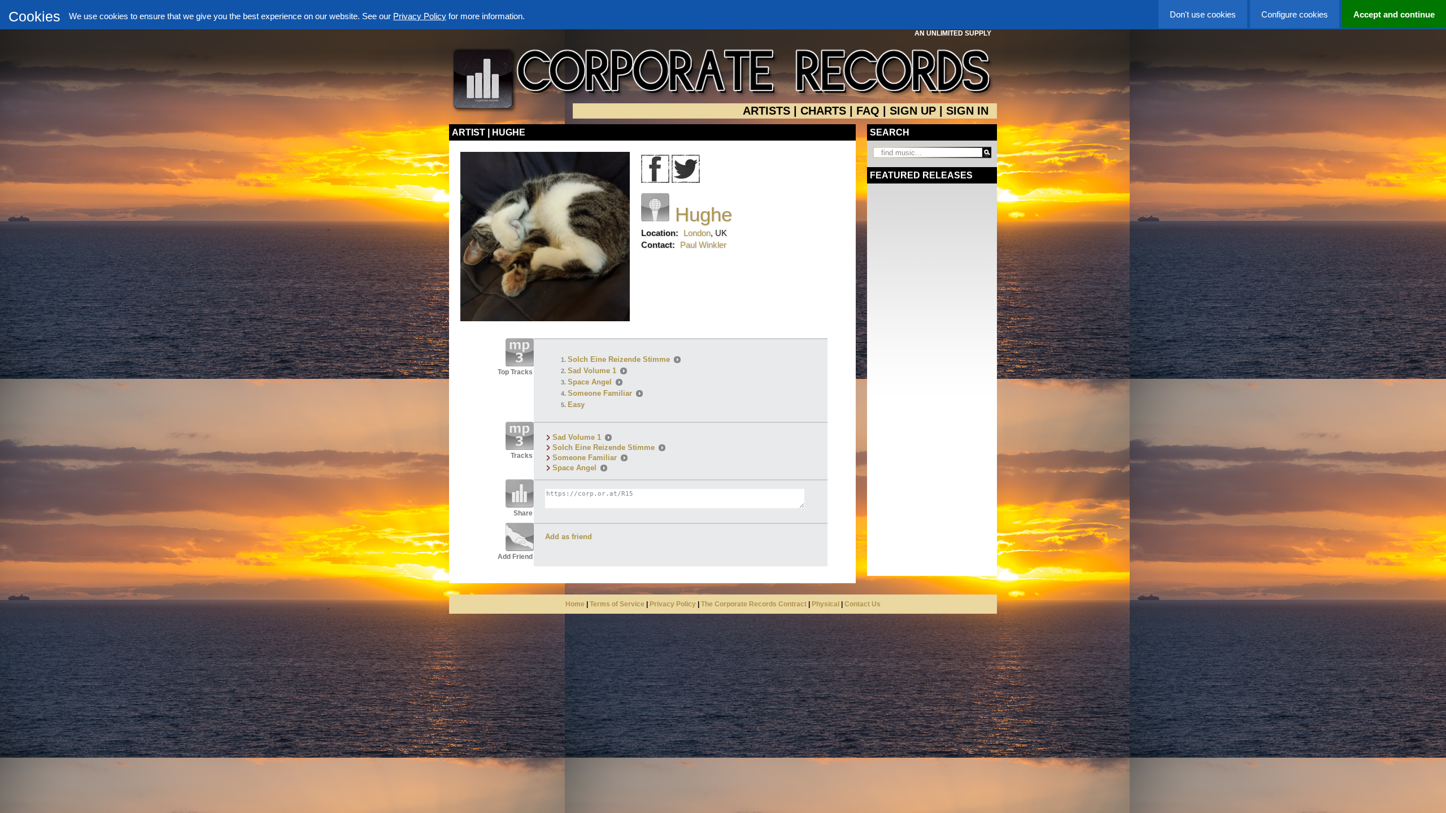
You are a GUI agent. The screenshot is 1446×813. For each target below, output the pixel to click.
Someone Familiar (600, 393)
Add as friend (568, 536)
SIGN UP (913, 110)
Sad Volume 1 (592, 370)
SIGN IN (967, 110)
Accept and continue (1394, 14)
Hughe (703, 214)
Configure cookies (1294, 14)
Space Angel (590, 382)
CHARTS (823, 110)
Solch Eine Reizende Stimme (619, 359)
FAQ (867, 110)
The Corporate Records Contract (754, 604)
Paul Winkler (703, 245)
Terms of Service (617, 604)
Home (575, 604)
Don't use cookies (1203, 14)
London (697, 233)
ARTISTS (766, 110)
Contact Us (862, 604)
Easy (576, 404)
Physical (825, 604)
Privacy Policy (419, 16)
